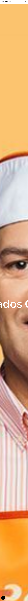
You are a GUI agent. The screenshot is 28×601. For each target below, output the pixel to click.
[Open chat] (3, 598)
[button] (25, 2)
